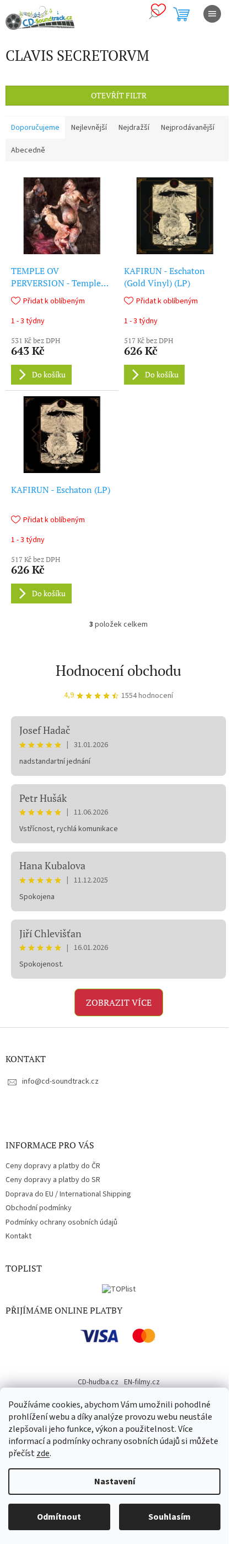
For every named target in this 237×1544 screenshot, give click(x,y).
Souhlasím (169, 1517)
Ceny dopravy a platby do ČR (53, 1166)
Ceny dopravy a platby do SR (53, 1179)
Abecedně (28, 150)
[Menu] (212, 14)
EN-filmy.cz (142, 1382)
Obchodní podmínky (39, 1208)
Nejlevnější (89, 127)
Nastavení (114, 1481)
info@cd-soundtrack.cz (60, 1081)
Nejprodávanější (187, 127)
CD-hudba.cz (98, 1382)
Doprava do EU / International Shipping (68, 1194)
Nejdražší (133, 127)
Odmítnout (59, 1517)
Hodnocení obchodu (118, 670)
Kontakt (18, 1236)
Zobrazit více (119, 1002)
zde (43, 1453)
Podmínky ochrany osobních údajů (61, 1222)
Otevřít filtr (119, 95)
